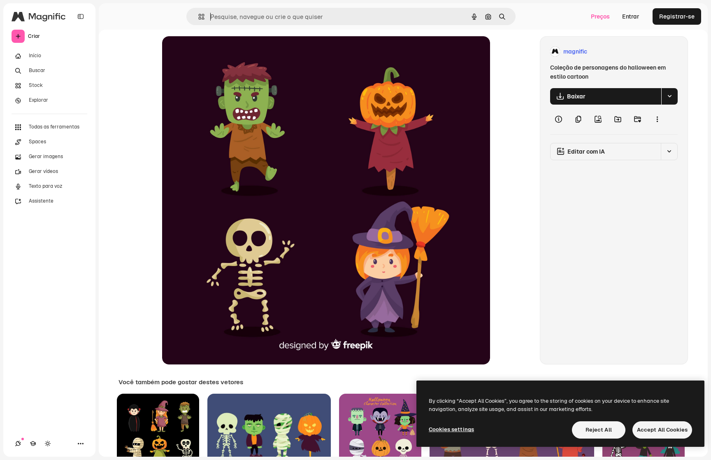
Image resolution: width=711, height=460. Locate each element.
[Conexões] (18, 443)
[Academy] (33, 443)
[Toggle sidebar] (80, 16)
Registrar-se (677, 16)
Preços (600, 16)
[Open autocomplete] (198, 17)
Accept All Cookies (662, 429)
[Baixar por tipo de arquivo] (669, 96)
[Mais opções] (657, 119)
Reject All (599, 429)
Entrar (630, 16)
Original (214, 52)
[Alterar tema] (47, 443)
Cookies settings (451, 429)
